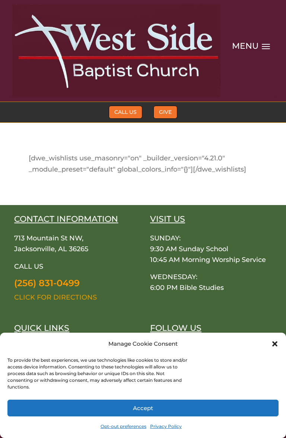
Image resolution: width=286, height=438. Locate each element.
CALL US (125, 112)
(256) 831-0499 (47, 283)
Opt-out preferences (123, 426)
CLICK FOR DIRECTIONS (55, 297)
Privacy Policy (166, 426)
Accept (143, 408)
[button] (275, 344)
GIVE (165, 112)
